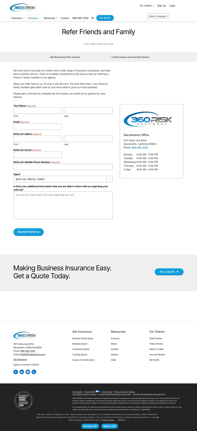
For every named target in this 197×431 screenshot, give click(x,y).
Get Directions (20, 359)
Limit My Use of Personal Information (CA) (149, 394)
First (15, 116)
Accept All (90, 426)
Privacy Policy (90, 392)
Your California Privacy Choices (84, 394)
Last (66, 116)
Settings (121, 420)
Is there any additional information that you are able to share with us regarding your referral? (60, 188)
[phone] (34, 372)
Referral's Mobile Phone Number (36, 162)
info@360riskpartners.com (32, 354)
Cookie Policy (107, 392)
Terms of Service (120, 392)
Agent (16, 174)
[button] (92, 18)
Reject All (110, 426)
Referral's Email (27, 150)
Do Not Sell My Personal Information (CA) (115, 394)
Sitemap (132, 392)
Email (21, 121)
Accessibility (77, 392)
